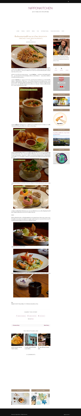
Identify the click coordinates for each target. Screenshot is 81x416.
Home (18, 31)
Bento (28, 31)
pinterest (67, 70)
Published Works (55, 31)
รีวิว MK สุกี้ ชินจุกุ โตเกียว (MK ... (43, 348)
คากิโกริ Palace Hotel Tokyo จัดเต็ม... (16, 348)
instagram (61, 70)
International (45, 31)
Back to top (66, 414)
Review (32, 318)
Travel (23, 31)
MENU (33, 31)
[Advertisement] (33, 22)
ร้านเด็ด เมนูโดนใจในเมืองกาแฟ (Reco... (30, 348)
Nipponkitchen (40, 8)
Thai (38, 31)
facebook (55, 70)
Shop (63, 31)
